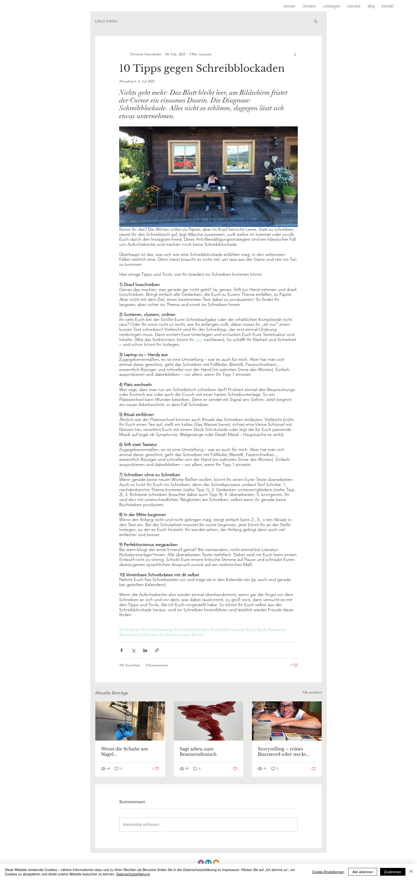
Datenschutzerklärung (133, 874)
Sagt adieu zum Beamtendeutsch (198, 751)
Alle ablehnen (362, 871)
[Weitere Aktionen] (295, 54)
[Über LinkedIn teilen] (145, 650)
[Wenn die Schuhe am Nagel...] (130, 721)
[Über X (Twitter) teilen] (133, 650)
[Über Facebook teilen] (121, 650)
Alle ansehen (312, 692)
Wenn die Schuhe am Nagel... (124, 751)
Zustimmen (392, 871)
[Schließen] (411, 871)
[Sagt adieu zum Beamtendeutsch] (208, 721)
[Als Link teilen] (157, 650)
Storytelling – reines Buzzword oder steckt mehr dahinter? (282, 751)
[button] (332, 6)
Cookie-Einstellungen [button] (328, 871)
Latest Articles (106, 21)
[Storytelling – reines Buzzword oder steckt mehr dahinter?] (287, 721)
